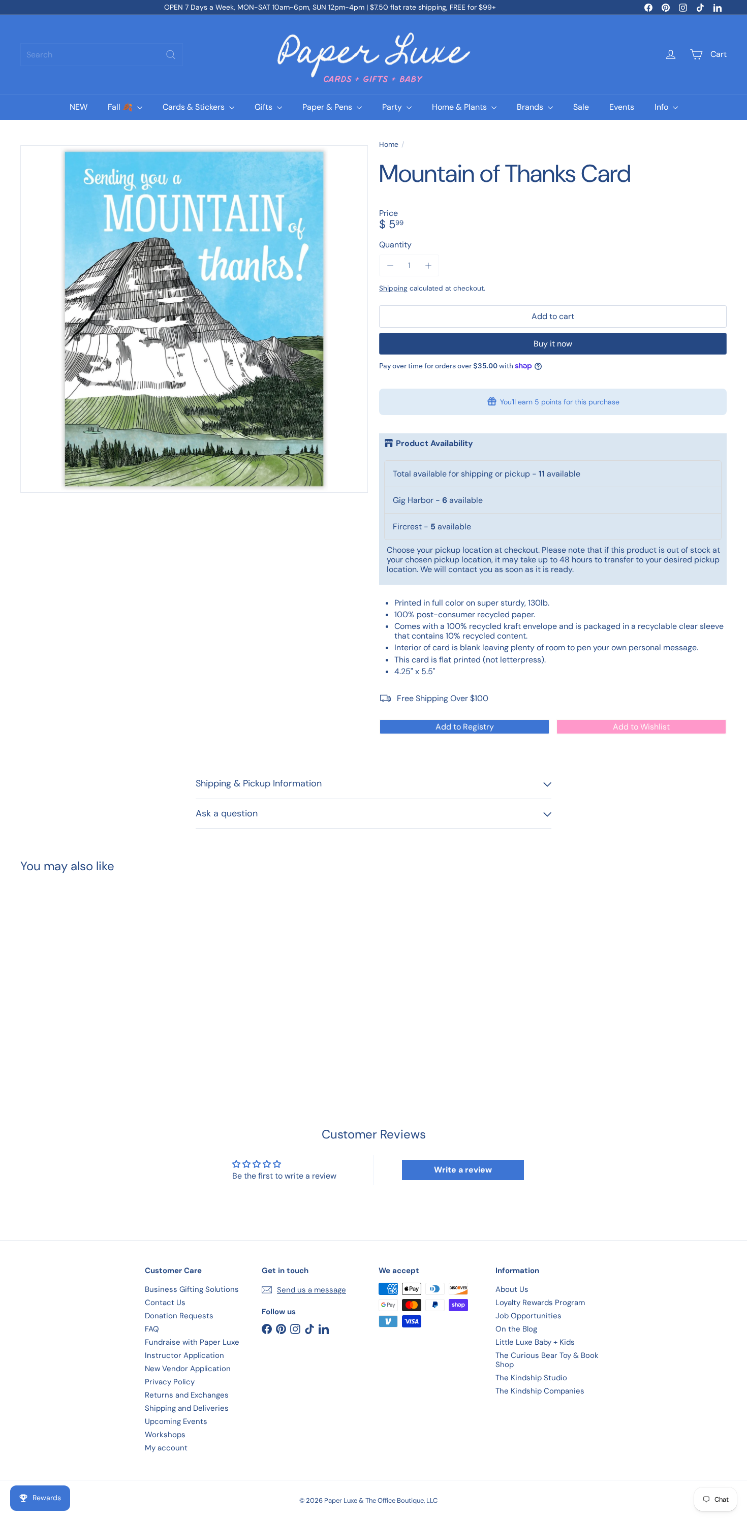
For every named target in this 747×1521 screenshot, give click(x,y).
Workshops (165, 1435)
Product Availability (434, 443)
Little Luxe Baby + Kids (535, 1342)
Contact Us (165, 1302)
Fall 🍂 (121, 107)
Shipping (393, 288)
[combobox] (101, 54)
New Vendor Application (188, 1369)
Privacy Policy (170, 1382)
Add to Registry (464, 726)
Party (393, 107)
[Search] (171, 54)
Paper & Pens (328, 107)
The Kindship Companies (539, 1391)
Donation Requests (179, 1316)
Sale (581, 107)
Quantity (395, 244)
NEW (78, 107)
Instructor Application (184, 1355)
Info (662, 107)
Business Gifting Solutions (192, 1289)
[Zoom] (194, 319)
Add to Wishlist (641, 726)
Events (621, 107)
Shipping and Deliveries (187, 1408)
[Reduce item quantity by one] (390, 265)
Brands (531, 107)
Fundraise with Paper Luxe (192, 1342)
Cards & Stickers (195, 107)
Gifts (264, 107)
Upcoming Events (176, 1421)
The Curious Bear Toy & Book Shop (547, 1360)
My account (166, 1448)
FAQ (152, 1329)
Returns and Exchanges (187, 1395)
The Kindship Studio (531, 1378)
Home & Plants (460, 107)
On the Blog (516, 1329)
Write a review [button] (463, 1169)
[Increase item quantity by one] (428, 265)
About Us (511, 1289)
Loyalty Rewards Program (540, 1302)
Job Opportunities (528, 1316)
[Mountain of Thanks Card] (75, 970)
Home (388, 144)
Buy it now (553, 343)
